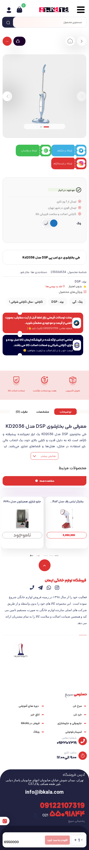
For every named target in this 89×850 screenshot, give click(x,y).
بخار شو (25, 271)
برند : (57, 301)
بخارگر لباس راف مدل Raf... (67, 501)
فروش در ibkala (30, 723)
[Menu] (79, 10)
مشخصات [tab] (42, 411)
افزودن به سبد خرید (57, 840)
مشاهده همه (47, 481)
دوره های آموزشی (29, 705)
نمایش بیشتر (48, 455)
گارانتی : (26, 301)
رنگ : (77, 301)
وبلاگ (36, 731)
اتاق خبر (35, 714)
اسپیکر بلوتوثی (73, 731)
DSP (78, 281)
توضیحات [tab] (65, 411)
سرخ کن (77, 705)
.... (7, 41)
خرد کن (77, 714)
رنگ (79, 223)
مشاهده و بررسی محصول (66, 535)
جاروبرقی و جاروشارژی (69, 723)
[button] (7, 96)
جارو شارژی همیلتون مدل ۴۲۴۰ (22, 501)
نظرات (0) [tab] (22, 411)
